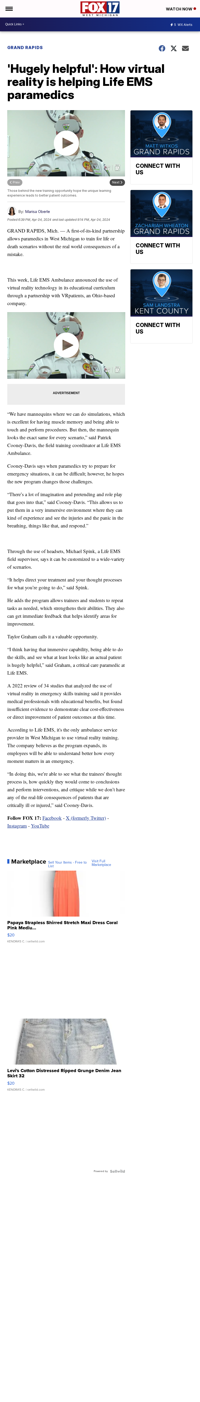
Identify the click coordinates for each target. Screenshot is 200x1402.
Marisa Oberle (37, 211)
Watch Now (179, 9)
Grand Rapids (25, 47)
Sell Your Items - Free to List (67, 864)
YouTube (40, 825)
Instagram (17, 825)
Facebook (52, 818)
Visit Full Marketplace (101, 863)
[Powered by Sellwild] (117, 1171)
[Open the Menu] (9, 8)
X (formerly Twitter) (86, 818)
